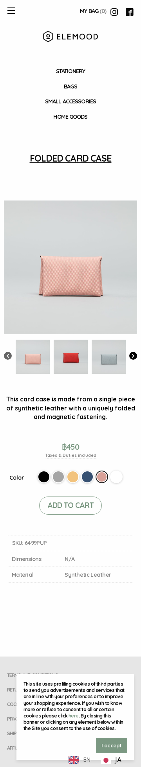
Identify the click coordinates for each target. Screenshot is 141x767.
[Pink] (102, 477)
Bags (70, 86)
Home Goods (70, 116)
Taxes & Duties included (70, 455)
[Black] (44, 477)
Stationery (70, 71)
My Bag (93, 11)
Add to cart (70, 505)
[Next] (133, 356)
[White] (116, 477)
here (74, 716)
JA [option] (118, 759)
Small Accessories (70, 101)
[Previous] (8, 356)
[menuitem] (70, 71)
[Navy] (87, 477)
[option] (111, 760)
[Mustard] (73, 477)
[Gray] (58, 477)
